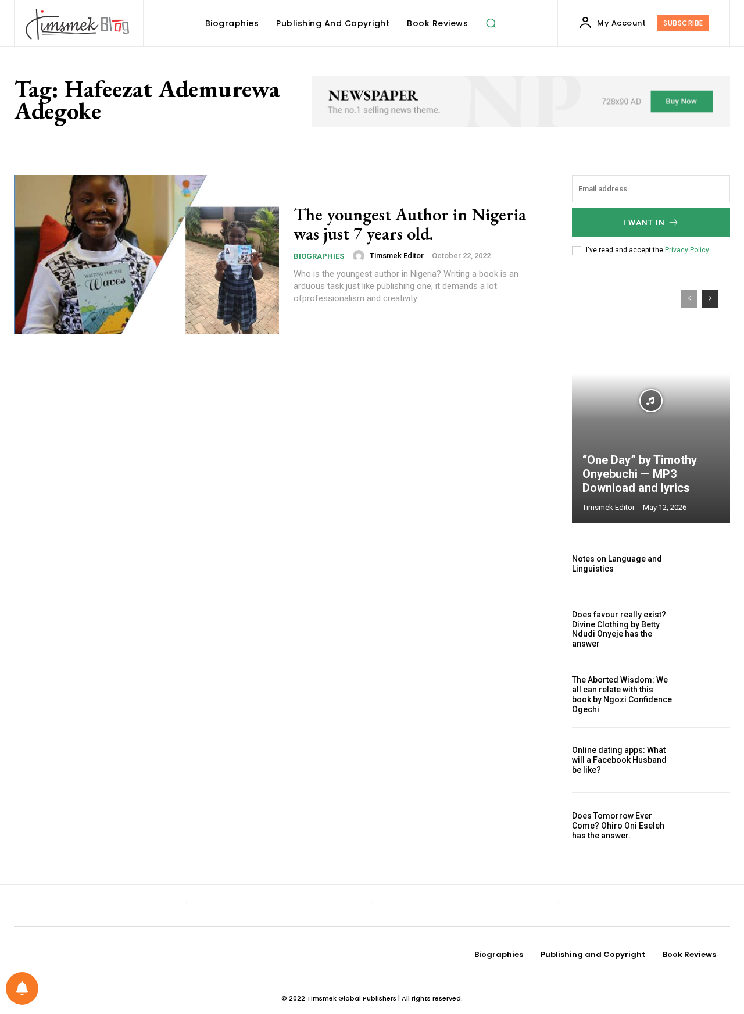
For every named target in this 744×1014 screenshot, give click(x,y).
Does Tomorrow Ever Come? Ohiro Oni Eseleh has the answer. (618, 825)
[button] (491, 23)
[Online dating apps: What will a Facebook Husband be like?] (706, 760)
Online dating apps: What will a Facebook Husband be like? (619, 759)
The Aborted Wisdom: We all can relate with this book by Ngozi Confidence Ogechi (622, 694)
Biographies (319, 256)
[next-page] (710, 299)
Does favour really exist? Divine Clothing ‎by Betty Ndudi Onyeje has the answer (619, 629)
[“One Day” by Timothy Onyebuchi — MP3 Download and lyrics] (651, 401)
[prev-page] (689, 299)
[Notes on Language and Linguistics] (706, 564)
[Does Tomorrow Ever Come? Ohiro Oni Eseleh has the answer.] (706, 825)
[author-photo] (360, 256)
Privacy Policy (687, 250)
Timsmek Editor (397, 255)
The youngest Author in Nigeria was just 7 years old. (410, 224)
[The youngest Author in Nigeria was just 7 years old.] (146, 254)
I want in (644, 222)
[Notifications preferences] (22, 988)
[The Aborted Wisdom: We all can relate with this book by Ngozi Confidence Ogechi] (706, 695)
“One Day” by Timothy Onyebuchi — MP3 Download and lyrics (639, 474)
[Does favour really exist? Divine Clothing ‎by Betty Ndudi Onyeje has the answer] (706, 630)
